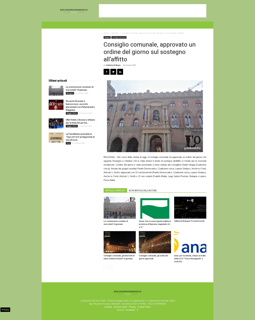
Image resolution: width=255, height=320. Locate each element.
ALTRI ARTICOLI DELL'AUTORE (143, 190)
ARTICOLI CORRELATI (115, 190)
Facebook (130, 310)
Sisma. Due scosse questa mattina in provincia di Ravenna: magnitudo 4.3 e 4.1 (155, 224)
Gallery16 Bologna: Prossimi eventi (189, 221)
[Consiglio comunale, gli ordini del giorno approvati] (155, 242)
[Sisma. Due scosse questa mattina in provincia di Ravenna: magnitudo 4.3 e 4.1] (155, 208)
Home (106, 33)
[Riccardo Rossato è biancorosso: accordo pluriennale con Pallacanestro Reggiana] (56, 105)
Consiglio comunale (119, 37)
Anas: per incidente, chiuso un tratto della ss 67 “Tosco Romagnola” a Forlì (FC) (190, 259)
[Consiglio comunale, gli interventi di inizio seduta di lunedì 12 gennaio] (120, 242)
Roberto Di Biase (113, 65)
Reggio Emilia (72, 113)
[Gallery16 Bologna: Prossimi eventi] (190, 208)
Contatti (108, 306)
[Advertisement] (152, 10)
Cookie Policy (144, 306)
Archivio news (120, 306)
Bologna (115, 33)
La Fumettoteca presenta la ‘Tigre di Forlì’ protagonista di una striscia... (80, 137)
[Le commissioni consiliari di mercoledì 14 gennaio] (120, 208)
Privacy (132, 306)
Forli (68, 143)
